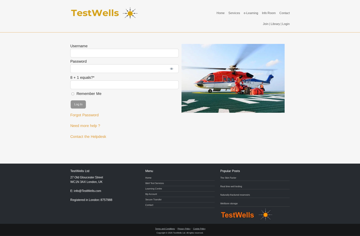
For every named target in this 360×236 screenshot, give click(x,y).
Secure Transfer (153, 199)
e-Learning (251, 13)
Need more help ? (85, 126)
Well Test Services (154, 183)
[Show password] (172, 69)
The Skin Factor (228, 178)
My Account (151, 194)
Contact (284, 13)
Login (286, 24)
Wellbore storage (229, 203)
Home (221, 13)
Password (78, 61)
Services (234, 13)
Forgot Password (84, 115)
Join (265, 24)
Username (79, 46)
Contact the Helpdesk (88, 137)
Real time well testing (231, 186)
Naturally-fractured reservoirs (235, 195)
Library (275, 24)
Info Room (269, 13)
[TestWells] (105, 10)
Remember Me (88, 94)
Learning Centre (153, 188)
